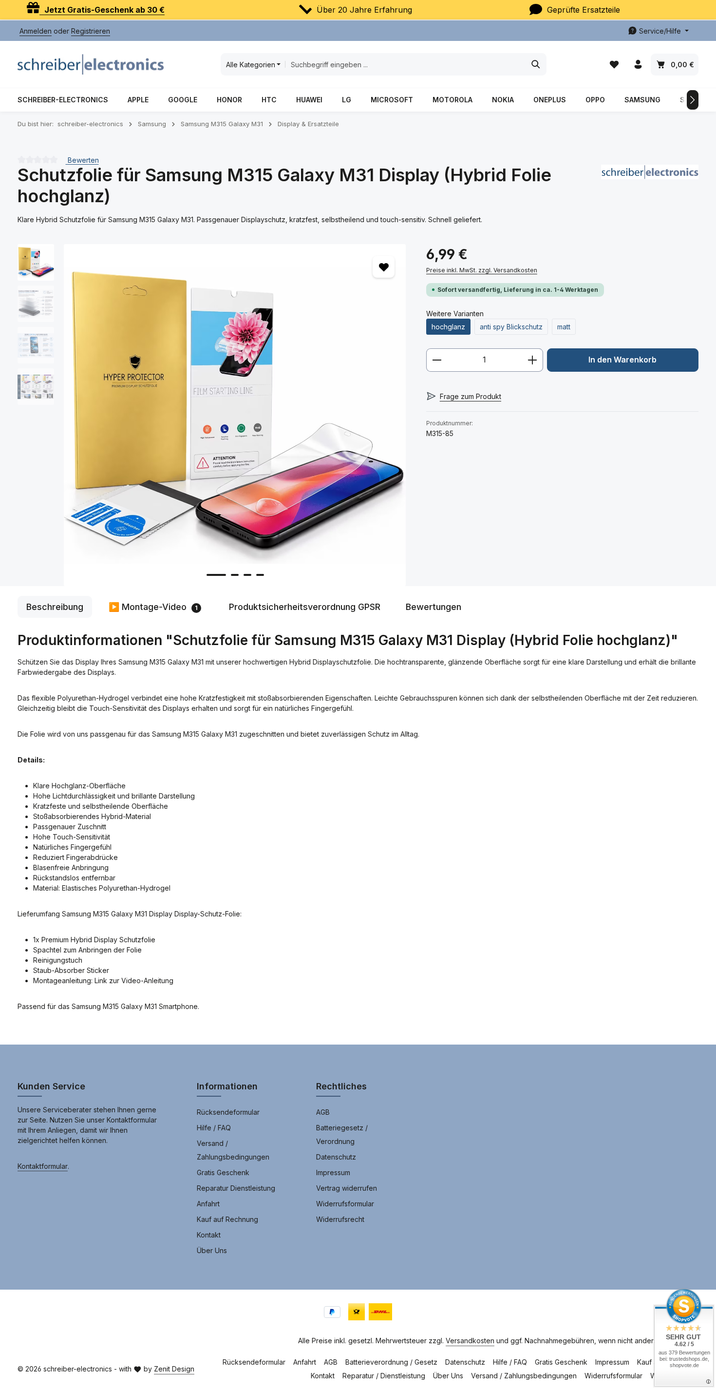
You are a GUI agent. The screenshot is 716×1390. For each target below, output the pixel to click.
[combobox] (405, 64)
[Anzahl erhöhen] (532, 360)
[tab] (55, 607)
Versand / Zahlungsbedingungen (233, 1150)
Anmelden (35, 31)
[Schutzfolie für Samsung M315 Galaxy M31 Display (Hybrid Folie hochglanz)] (235, 415)
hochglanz (448, 327)
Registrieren (90, 31)
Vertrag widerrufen (346, 1188)
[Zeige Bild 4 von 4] (260, 575)
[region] (212, 415)
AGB (323, 1112)
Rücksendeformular (228, 1112)
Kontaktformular (43, 1166)
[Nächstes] (692, 100)
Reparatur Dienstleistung (236, 1188)
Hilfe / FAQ (214, 1127)
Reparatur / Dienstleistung (383, 1375)
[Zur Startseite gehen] (91, 64)
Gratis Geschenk (223, 1172)
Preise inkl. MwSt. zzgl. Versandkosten (481, 270)
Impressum (333, 1172)
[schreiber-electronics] (649, 186)
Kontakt (209, 1235)
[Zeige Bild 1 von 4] (216, 575)
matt (563, 327)
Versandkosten (470, 1340)
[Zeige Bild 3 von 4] (247, 575)
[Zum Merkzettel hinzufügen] (384, 267)
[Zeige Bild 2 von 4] (235, 575)
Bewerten (82, 159)
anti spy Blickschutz (511, 327)
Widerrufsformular (345, 1204)
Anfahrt (208, 1204)
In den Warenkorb (622, 359)
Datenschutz (336, 1157)
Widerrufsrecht (340, 1219)
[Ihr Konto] (638, 65)
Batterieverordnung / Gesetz (391, 1362)
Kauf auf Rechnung (227, 1219)
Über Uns (212, 1250)
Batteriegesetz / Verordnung (342, 1134)
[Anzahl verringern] (436, 360)
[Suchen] (536, 64)
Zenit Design (174, 1369)
